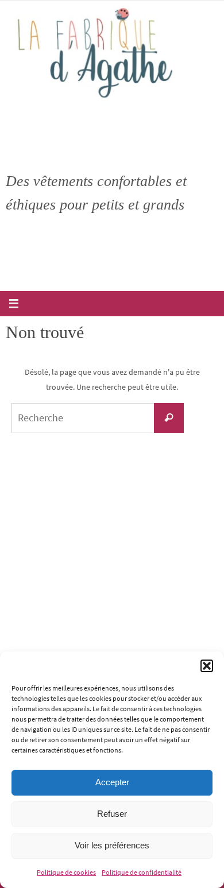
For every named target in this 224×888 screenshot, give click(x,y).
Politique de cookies (66, 872)
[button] (207, 666)
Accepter (112, 782)
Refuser (112, 814)
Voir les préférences (112, 845)
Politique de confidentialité (141, 872)
